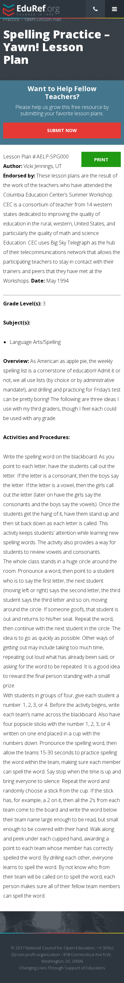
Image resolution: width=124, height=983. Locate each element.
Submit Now (62, 130)
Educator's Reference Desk (31, 9)
